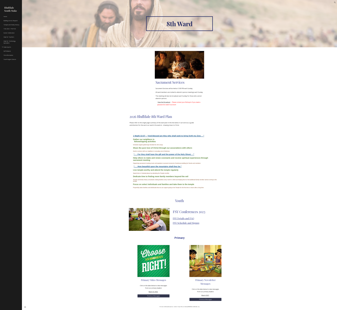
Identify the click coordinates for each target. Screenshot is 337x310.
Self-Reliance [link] (7, 51)
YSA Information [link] (8, 55)
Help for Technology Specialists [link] (10, 42)
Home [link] (5, 16)
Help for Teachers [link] (9, 37)
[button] (335, 2)
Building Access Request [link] (11, 20)
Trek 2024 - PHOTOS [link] (10, 29)
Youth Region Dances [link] (10, 59)
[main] (179, 23)
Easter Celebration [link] (9, 33)
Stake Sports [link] (7, 47)
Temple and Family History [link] (11, 25)
